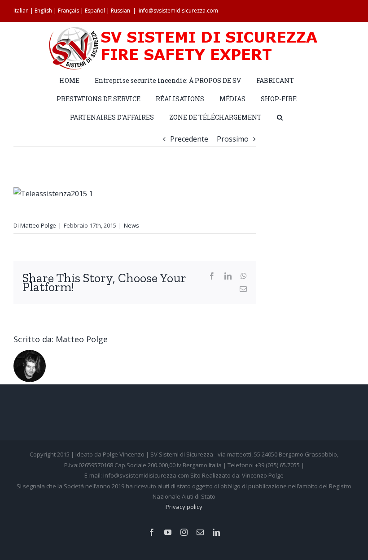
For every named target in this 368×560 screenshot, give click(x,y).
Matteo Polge (38, 225)
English (43, 10)
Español (95, 10)
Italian (21, 10)
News (131, 225)
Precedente (189, 139)
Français (68, 10)
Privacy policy (184, 507)
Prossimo (233, 139)
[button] (280, 117)
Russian (120, 10)
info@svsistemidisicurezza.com (178, 10)
